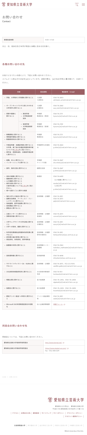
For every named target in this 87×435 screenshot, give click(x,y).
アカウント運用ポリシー (73, 416)
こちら (16, 150)
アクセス (15, 413)
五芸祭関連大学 (19, 425)
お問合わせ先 (25, 413)
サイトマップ (46, 413)
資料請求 (36, 413)
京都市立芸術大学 (61, 425)
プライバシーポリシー (74, 413)
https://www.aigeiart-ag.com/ (55, 348)
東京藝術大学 (32, 425)
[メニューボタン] (83, 4)
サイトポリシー (58, 413)
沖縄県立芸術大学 (76, 425)
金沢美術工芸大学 (46, 425)
